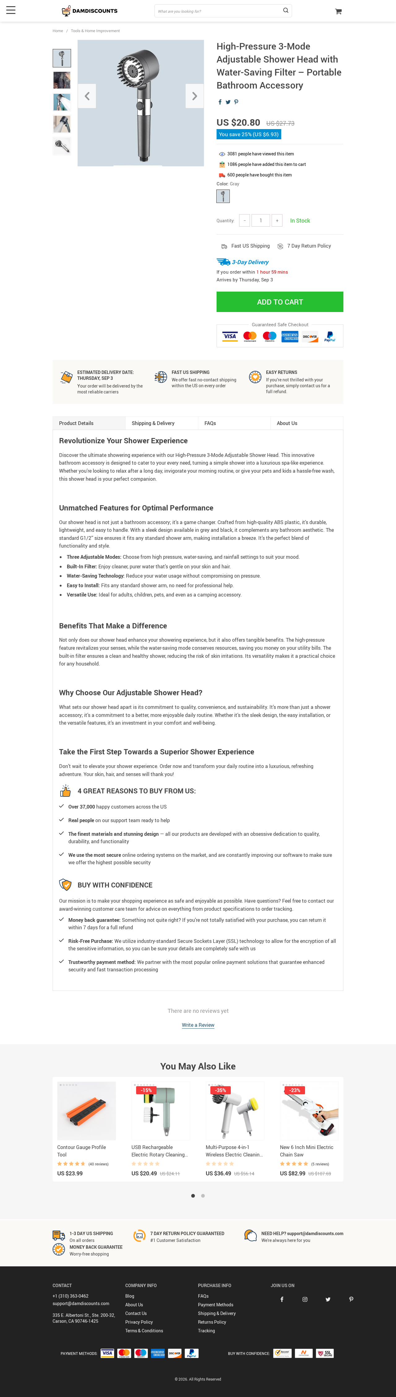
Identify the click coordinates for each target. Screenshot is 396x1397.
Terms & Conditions (144, 1331)
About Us (134, 1305)
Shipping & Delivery (217, 1313)
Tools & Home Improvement (95, 30)
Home (58, 30)
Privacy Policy (139, 1322)
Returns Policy (212, 1322)
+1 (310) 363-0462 (70, 1296)
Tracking (206, 1331)
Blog (129, 1296)
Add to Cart (280, 302)
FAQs (203, 1296)
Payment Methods (215, 1305)
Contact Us (136, 1313)
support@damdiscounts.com (81, 1303)
